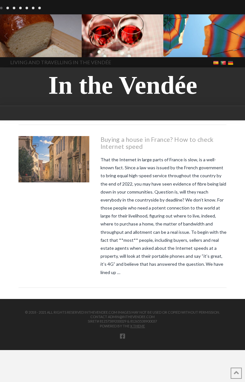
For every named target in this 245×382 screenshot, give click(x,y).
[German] (231, 62)
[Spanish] (216, 62)
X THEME (137, 326)
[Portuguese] (223, 62)
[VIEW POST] (54, 159)
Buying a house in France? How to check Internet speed (157, 143)
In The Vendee (23, 47)
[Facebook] (122, 336)
